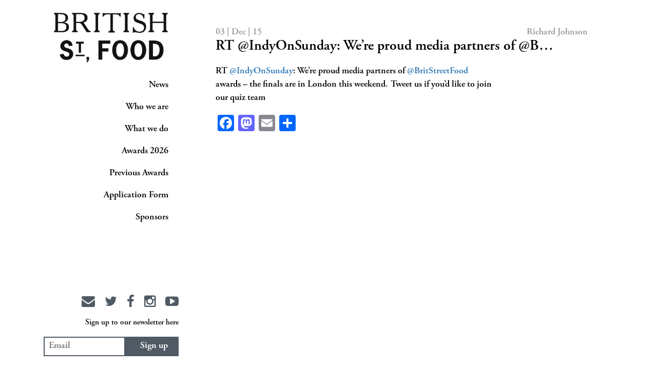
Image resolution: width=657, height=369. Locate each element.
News (158, 85)
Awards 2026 (145, 151)
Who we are (147, 107)
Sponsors (152, 217)
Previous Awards (138, 173)
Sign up (154, 346)
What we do (146, 129)
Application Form (136, 195)
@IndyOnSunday (261, 71)
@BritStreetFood (437, 71)
